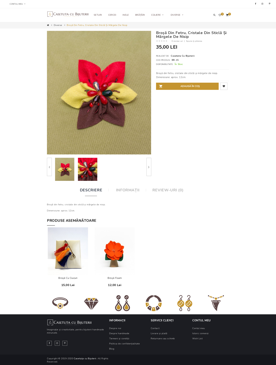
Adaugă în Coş (190, 86)
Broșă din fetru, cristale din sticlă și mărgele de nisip (97, 25)
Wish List (197, 338)
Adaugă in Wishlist (223, 86)
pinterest (270, 3)
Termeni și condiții (119, 338)
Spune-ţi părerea (194, 41)
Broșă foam (114, 278)
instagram (262, 3)
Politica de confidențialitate (124, 343)
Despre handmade (119, 333)
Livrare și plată (159, 333)
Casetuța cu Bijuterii (85, 358)
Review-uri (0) (167, 190)
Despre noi (115, 328)
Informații (128, 190)
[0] (227, 15)
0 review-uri (177, 41)
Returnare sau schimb (163, 338)
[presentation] (49, 167)
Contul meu (198, 328)
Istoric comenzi (200, 333)
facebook (256, 3)
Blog (111, 348)
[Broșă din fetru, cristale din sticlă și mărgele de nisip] (64, 169)
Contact (155, 328)
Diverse (58, 25)
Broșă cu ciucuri (67, 278)
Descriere (91, 190)
